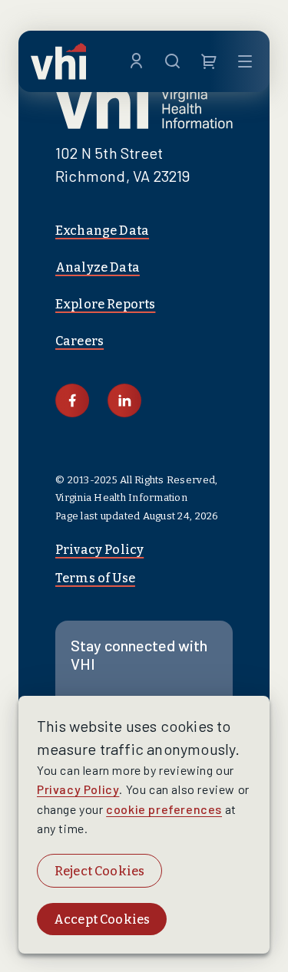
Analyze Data (97, 267)
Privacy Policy (99, 549)
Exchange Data (102, 230)
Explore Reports (105, 304)
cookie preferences (164, 809)
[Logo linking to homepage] (58, 61)
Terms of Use (95, 578)
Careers (79, 341)
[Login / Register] (136, 61)
